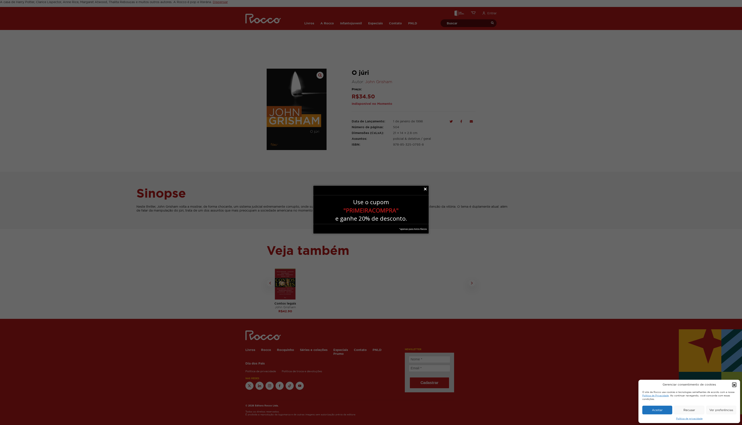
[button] (734, 385)
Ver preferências (721, 410)
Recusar (689, 410)
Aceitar (657, 410)
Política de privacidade (689, 418)
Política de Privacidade (655, 395)
